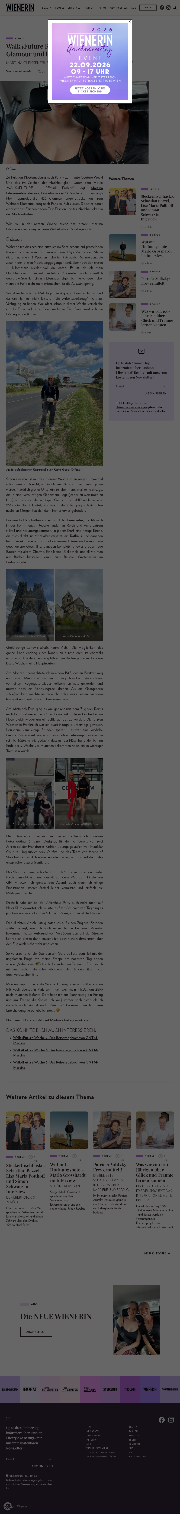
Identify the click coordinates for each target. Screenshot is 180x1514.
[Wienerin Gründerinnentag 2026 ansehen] (90, 61)
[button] (7, 1506)
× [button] (129, 21)
